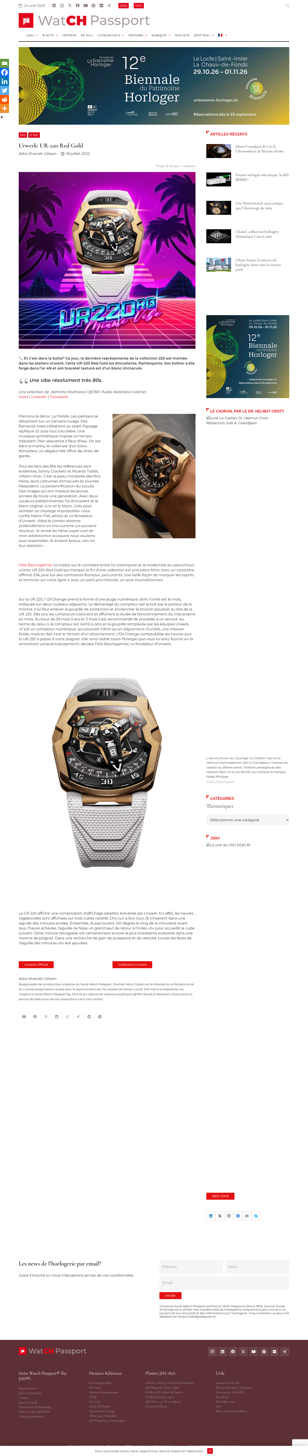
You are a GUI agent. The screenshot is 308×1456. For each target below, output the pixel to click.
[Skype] (255, 1215)
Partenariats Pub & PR (230, 1392)
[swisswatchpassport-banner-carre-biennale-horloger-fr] (247, 356)
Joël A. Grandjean (30, 1393)
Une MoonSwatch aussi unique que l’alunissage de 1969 (259, 205)
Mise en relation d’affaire (231, 1411)
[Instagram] (62, 5)
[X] (70, 5)
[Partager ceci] (35, 1016)
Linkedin (39, 397)
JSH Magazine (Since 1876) (162, 1388)
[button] (287, 5)
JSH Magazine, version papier (107, 1420)
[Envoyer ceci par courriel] (24, 1016)
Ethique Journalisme (31, 1416)
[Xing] (109, 5)
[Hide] (2, 117)
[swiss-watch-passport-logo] (84, 20)
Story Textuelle (28, 1402)
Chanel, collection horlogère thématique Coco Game (257, 234)
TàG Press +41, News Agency (163, 1401)
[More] (4, 108)
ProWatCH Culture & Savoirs (164, 1392)
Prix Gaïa (95, 1401)
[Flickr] (101, 5)
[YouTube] (86, 5)
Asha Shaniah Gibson (38, 153)
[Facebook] (78, 5)
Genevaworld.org (156, 1406)
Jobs (218, 1406)
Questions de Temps (102, 1411)
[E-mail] (246, 1215)
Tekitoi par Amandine (103, 1416)
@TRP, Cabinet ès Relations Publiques (169, 1383)
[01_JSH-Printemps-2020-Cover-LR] (247, 1012)
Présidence (222, 1397)
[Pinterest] (93, 5)
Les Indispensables (100, 1383)
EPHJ (92, 1397)
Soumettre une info (228, 1383)
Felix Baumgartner (36, 565)
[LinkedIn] (54, 5)
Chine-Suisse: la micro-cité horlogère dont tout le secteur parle (258, 265)
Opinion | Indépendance (104, 1392)
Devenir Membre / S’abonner (234, 1388)
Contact (24, 1398)
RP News (95, 1388)
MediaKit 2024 (225, 1401)
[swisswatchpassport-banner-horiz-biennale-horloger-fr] (154, 86)
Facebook (59, 397)
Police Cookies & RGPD (34, 1412)
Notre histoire (28, 1388)
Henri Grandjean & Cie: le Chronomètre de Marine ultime (260, 149)
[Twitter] (4, 90)
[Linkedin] (4, 81)
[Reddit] (4, 99)
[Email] (4, 63)
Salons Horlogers (99, 1406)
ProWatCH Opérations (160, 1397)
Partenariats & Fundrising (35, 1407)
